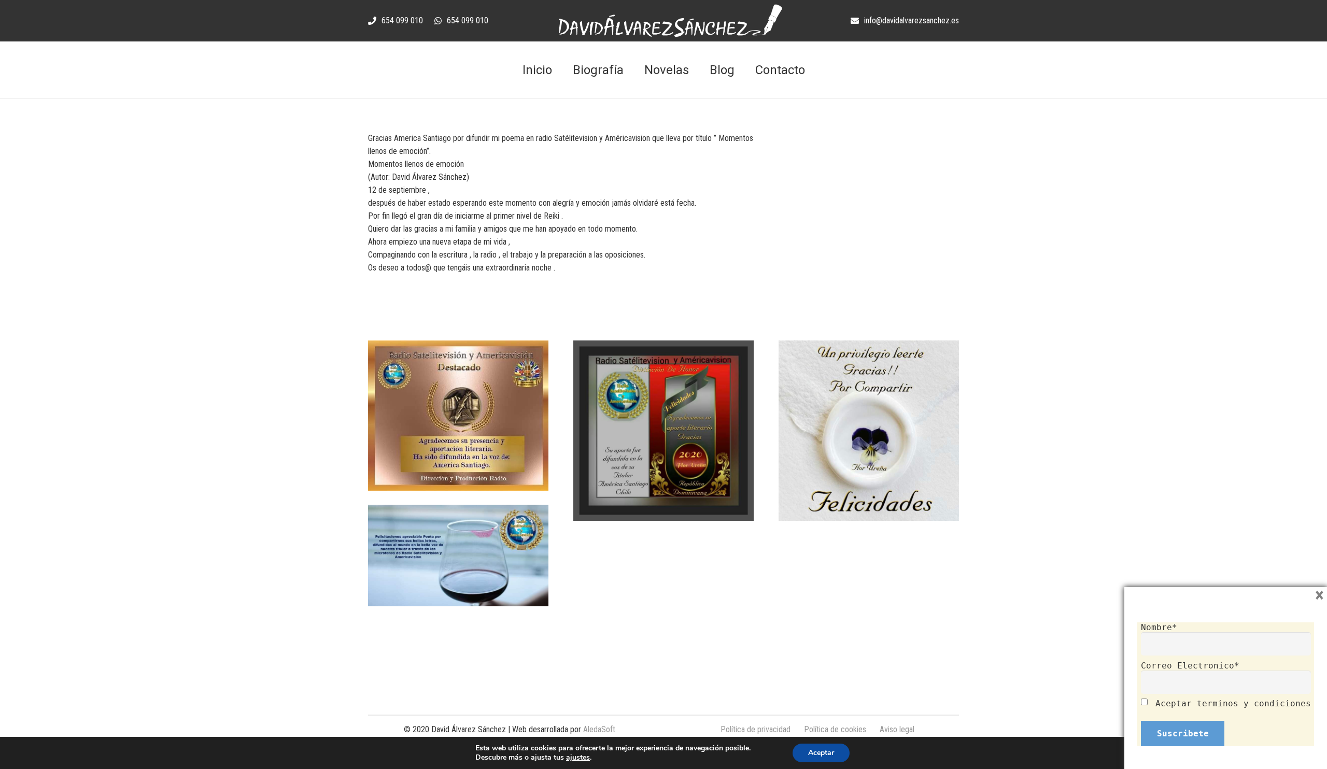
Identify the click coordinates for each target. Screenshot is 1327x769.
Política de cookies (835, 729)
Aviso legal (897, 729)
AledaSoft (599, 729)
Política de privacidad (755, 729)
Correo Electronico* (1190, 666)
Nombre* (1159, 627)
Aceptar (821, 753)
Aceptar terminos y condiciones (1233, 703)
